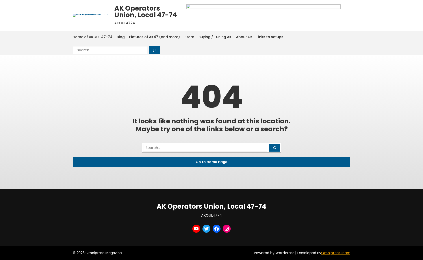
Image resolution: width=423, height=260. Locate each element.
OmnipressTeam (335, 252)
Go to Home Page (211, 161)
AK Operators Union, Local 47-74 (145, 12)
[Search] (154, 50)
